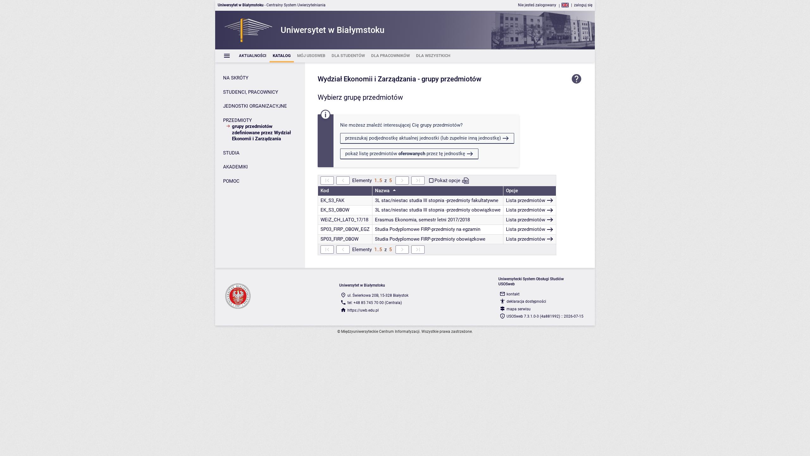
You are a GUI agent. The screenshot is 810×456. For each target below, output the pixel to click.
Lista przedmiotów (525, 200)
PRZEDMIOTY (237, 120)
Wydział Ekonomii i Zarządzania (367, 79)
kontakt (513, 294)
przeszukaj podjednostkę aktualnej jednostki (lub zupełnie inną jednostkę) (423, 138)
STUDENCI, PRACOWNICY (250, 92)
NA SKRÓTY (235, 78)
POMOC (231, 181)
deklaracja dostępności (526, 301)
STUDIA (231, 153)
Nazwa (383, 190)
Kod (325, 190)
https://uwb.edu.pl (363, 310)
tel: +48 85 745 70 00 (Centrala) (374, 303)
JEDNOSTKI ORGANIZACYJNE (255, 106)
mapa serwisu (519, 309)
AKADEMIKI (235, 167)
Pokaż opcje (447, 180)
